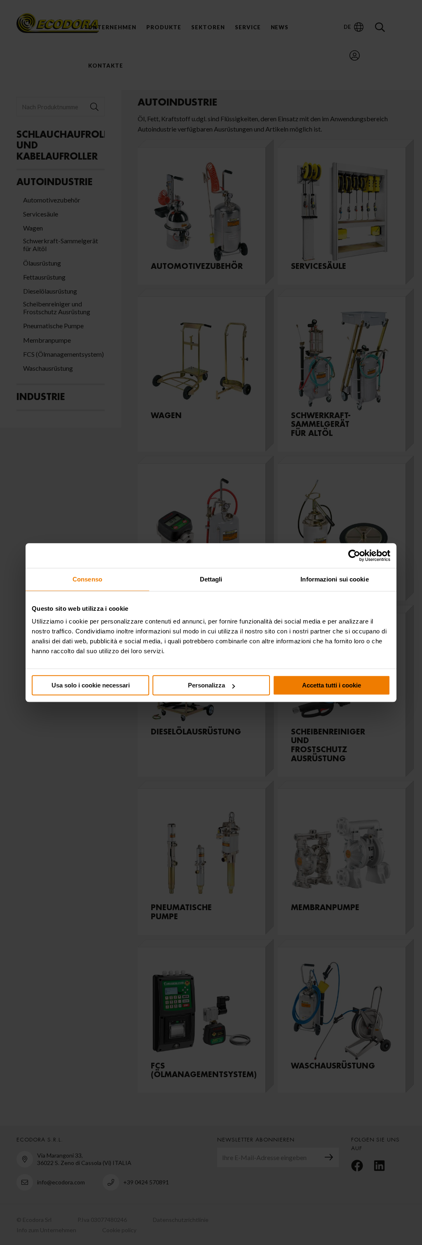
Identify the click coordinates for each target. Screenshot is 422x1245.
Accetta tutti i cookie (331, 685)
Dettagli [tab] (211, 579)
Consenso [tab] (87, 579)
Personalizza (206, 685)
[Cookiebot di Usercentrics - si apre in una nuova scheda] (354, 555)
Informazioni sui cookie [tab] (334, 579)
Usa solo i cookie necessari (91, 685)
